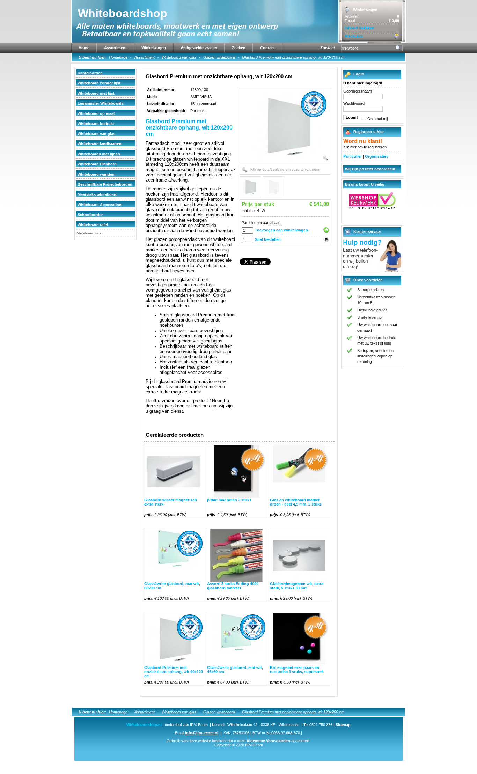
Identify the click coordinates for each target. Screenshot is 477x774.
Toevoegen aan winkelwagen (281, 230)
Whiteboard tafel (89, 233)
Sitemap (343, 725)
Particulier (352, 156)
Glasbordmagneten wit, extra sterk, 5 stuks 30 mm (296, 586)
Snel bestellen (268, 239)
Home (84, 48)
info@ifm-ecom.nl (201, 733)
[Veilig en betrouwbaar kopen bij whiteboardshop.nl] (372, 208)
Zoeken (238, 48)
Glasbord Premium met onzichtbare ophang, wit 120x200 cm (293, 57)
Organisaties (376, 156)
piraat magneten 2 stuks (229, 500)
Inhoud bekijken (359, 28)
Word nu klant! (362, 141)
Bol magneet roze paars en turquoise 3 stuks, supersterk (297, 669)
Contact (267, 48)
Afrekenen (354, 36)
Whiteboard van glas (179, 57)
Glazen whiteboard (219, 57)
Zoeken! (327, 48)
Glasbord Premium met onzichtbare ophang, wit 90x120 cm (173, 671)
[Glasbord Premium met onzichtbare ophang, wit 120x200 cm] (286, 126)
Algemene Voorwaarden (268, 741)
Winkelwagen (153, 48)
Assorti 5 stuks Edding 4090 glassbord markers (232, 586)
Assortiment (115, 48)
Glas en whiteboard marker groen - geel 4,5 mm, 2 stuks (296, 502)
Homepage (118, 57)
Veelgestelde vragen (199, 48)
